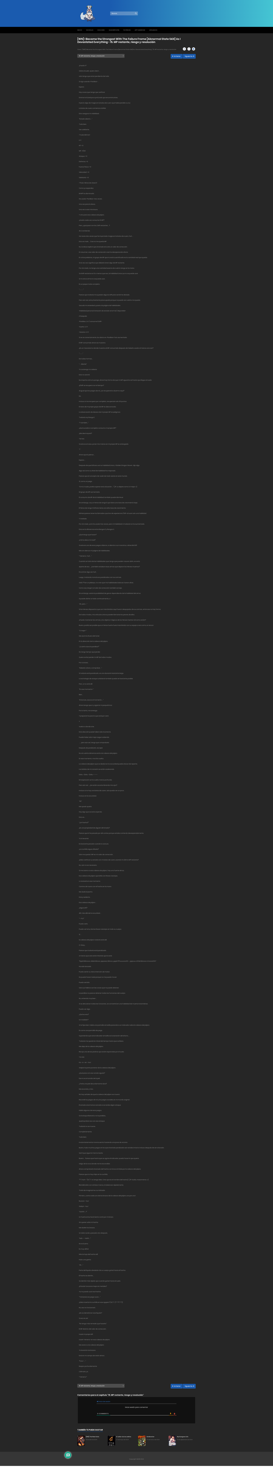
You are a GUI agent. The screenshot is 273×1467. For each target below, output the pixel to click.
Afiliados (153, 30)
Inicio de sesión (104, 1401)
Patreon (127, 30)
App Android (140, 30)
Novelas (89, 30)
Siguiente (188, 56)
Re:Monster (150, 1437)
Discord (101, 30)
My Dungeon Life (182, 1437)
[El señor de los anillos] (111, 1441)
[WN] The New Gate (92, 1437)
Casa (79, 49)
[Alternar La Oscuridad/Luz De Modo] (193, 49)
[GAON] (89, 13)
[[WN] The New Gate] (81, 1441)
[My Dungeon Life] (172, 1441)
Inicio (79, 30)
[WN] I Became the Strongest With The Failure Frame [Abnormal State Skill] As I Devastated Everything (117, 49)
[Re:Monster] (142, 1441)
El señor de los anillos (123, 1437)
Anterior (177, 56)
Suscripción (114, 30)
